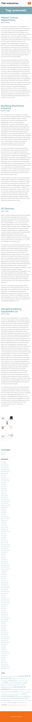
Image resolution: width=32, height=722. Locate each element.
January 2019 (4, 529)
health (13, 689)
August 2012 (4, 644)
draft (6, 683)
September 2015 (5, 591)
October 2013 (4, 619)
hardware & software (13, 688)
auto (10, 676)
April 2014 (3, 610)
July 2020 (3, 509)
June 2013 (3, 625)
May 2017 (3, 557)
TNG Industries (9, 3)
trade (4, 704)
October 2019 (4, 516)
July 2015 (3, 595)
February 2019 (4, 527)
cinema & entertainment (21, 678)
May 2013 (3, 627)
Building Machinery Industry (12, 107)
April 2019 (3, 524)
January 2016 (4, 584)
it (16, 691)
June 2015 (3, 597)
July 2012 (3, 646)
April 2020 (3, 514)
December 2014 (5, 599)
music (20, 694)
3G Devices (7, 208)
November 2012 (5, 638)
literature (22, 692)
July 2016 (3, 572)
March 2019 (4, 526)
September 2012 (5, 642)
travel (8, 705)
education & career (20, 683)
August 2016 (4, 571)
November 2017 (5, 546)
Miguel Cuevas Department (9, 18)
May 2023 (3, 477)
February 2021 (4, 495)
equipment (5, 687)
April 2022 (3, 488)
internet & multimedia (8, 692)
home (17, 689)
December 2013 (5, 618)
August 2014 (4, 604)
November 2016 (5, 567)
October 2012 (4, 640)
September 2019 (5, 518)
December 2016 (5, 565)
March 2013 (4, 631)
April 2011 (3, 661)
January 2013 (4, 634)
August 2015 (4, 593)
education (11, 683)
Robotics (24, 239)
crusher (2, 683)
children (14, 678)
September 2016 (5, 569)
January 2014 (4, 616)
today (26, 702)
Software (19, 700)
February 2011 (4, 664)
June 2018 (3, 535)
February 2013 (4, 632)
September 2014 (5, 602)
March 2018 (4, 541)
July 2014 (3, 606)
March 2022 (4, 490)
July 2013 (3, 623)
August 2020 (4, 507)
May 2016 (3, 576)
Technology (12, 702)
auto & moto (16, 676)
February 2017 (4, 561)
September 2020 (5, 505)
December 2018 (5, 531)
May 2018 (3, 537)
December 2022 (5, 481)
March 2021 (4, 494)
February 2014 (4, 614)
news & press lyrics (9, 696)
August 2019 (4, 520)
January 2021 (4, 497)
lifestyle (18, 692)
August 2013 (4, 621)
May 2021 (3, 492)
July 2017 (3, 554)
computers (4, 681)
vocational (24, 705)
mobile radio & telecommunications (9, 694)
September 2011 (5, 653)
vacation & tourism (15, 705)
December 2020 (5, 499)
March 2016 (4, 580)
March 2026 (4, 464)
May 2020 (3, 512)
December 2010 (5, 666)
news (24, 694)
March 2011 (4, 663)
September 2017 (5, 550)
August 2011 (4, 655)
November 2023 (5, 469)
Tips (23, 702)
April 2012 (3, 649)
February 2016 (4, 582)
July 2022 (3, 482)
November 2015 (5, 587)
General (3, 454)
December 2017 (5, 544)
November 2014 (5, 601)
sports (23, 700)
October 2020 (4, 503)
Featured (3, 452)
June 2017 (3, 556)
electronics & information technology (13, 685)
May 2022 (3, 486)
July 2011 (3, 657)
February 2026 (5, 465)
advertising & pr (5, 676)
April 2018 (3, 539)
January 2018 (4, 542)
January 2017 (4, 563)
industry (22, 689)
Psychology (13, 700)
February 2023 (5, 479)
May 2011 (3, 659)
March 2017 (4, 559)
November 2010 (5, 668)
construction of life (22, 681)
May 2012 (3, 648)
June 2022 (3, 484)
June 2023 (3, 475)
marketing (27, 692)
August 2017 (4, 552)
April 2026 (3, 462)
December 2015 (5, 586)
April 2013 (3, 629)
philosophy (21, 696)
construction (12, 681)
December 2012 (5, 636)
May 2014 (3, 608)
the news (19, 702)
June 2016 (3, 574)
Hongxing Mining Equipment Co (11, 310)
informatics (28, 689)
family (11, 687)
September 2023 (5, 471)
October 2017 (4, 548)
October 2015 (4, 589)
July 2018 (3, 533)
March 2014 (4, 612)
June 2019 (3, 522)
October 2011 (4, 651)
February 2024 (5, 467)
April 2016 (3, 578)
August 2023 (4, 473)
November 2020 (5, 501)
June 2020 (4, 511)
